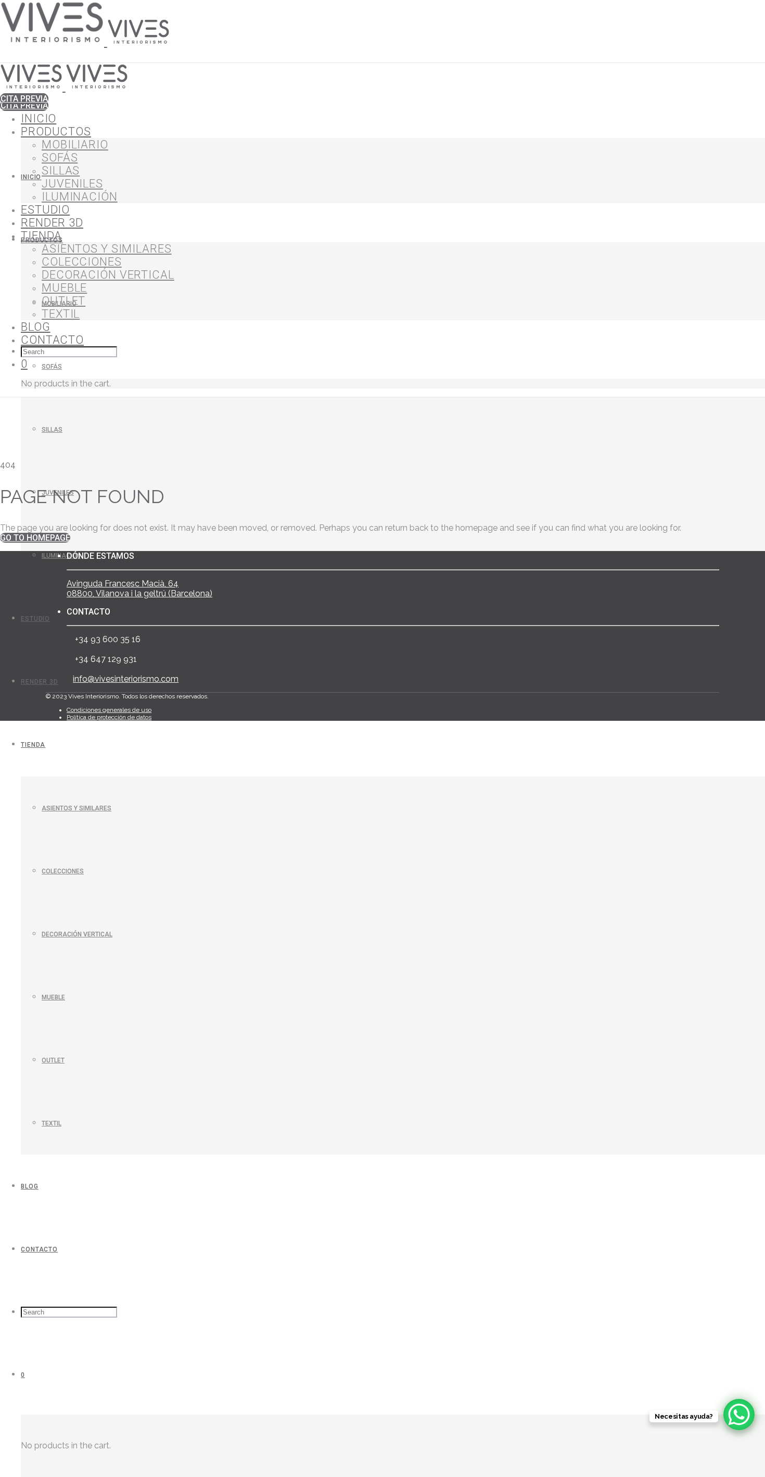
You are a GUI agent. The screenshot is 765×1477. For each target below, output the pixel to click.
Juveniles (72, 183)
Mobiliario (75, 144)
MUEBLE (53, 997)
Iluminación (61, 555)
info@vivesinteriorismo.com (125, 679)
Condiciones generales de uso (109, 710)
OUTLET (53, 1060)
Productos (56, 131)
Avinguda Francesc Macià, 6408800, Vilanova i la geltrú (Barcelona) (139, 588)
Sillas (52, 429)
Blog (30, 1186)
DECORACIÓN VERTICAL (77, 934)
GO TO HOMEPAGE (35, 538)
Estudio (35, 618)
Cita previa (24, 105)
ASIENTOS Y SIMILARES (76, 808)
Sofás (52, 366)
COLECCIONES (63, 871)
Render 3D (39, 681)
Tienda (33, 744)
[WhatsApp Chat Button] (739, 1414)
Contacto (39, 1249)
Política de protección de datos (109, 717)
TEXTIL (51, 1123)
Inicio (31, 177)
